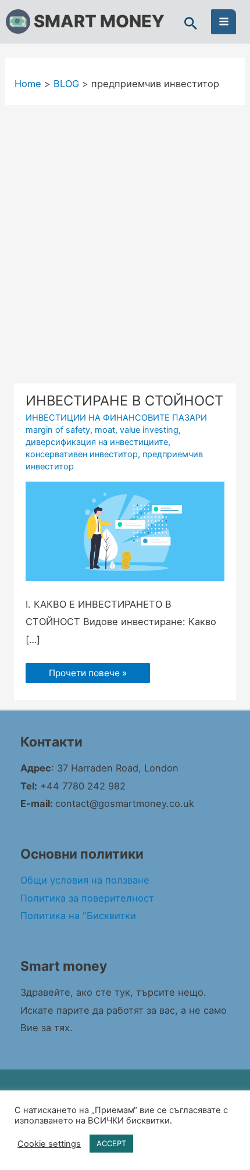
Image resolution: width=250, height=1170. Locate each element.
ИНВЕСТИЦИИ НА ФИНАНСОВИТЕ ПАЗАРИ (116, 417)
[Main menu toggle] (223, 21)
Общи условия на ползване (84, 880)
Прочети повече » (87, 671)
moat (105, 430)
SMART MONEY (99, 21)
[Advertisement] (125, 236)
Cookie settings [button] (49, 1144)
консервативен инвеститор (82, 454)
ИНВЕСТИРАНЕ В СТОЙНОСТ (124, 400)
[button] (190, 24)
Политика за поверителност (87, 898)
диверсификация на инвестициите (97, 442)
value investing (149, 430)
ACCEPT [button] (111, 1143)
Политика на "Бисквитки (78, 915)
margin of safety (58, 430)
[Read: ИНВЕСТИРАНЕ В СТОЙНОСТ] (125, 530)
